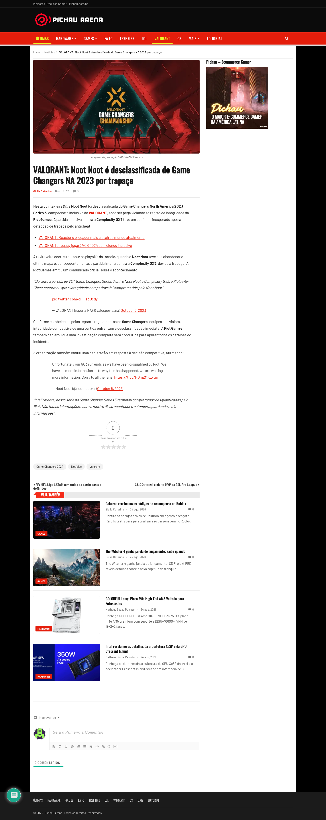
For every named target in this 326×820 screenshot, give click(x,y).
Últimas (42, 38)
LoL (144, 38)
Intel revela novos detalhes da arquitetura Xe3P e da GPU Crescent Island (146, 648)
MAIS (192, 38)
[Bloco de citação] (91, 746)
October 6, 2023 (133, 310)
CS (179, 38)
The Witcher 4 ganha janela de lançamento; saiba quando (145, 551)
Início (36, 52)
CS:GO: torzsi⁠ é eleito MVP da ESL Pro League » (167, 485)
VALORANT (162, 38)
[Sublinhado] (66, 746)
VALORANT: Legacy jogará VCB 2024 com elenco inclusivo (85, 245)
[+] (115, 746)
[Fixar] (72, 746)
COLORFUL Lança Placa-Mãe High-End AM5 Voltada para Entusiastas (145, 601)
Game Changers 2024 (49, 466)
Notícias (49, 52)
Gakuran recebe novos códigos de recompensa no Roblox (146, 503)
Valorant (95, 466)
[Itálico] (60, 746)
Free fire (127, 38)
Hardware (64, 38)
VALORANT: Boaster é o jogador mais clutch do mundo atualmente (92, 237)
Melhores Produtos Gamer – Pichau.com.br (60, 4)
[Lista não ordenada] (85, 746)
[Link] (103, 746)
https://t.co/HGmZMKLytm (136, 377)
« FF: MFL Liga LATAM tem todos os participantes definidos (67, 486)
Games (89, 38)
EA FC (108, 38)
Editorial (214, 38)
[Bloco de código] (97, 746)
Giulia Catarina (42, 191)
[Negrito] (54, 746)
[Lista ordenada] (78, 746)
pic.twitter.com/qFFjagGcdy (75, 299)
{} (109, 746)
